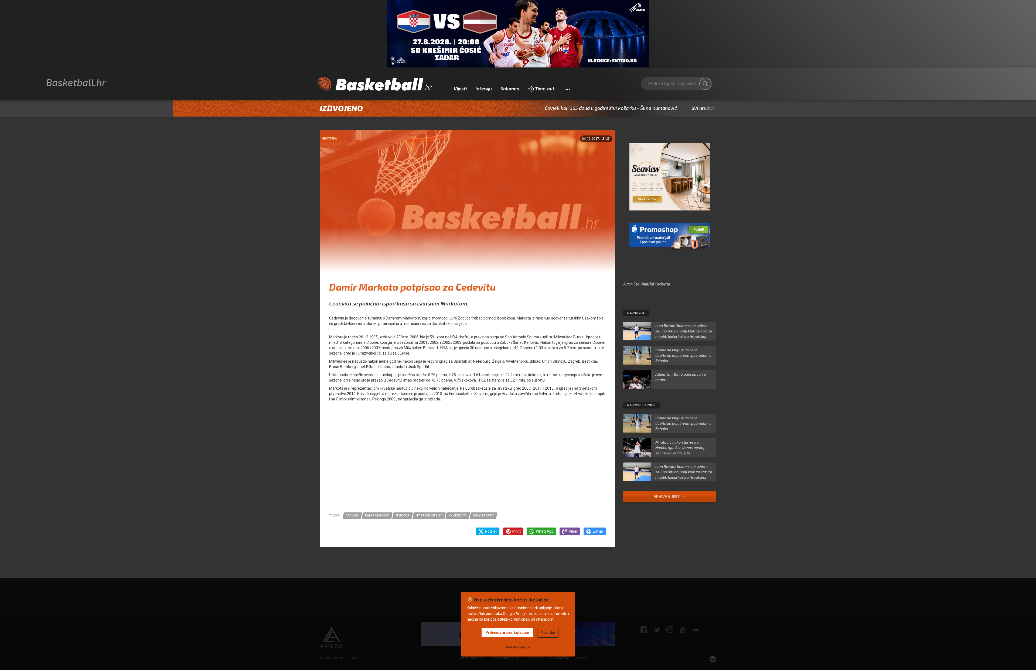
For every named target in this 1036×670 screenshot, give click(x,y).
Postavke (548, 633)
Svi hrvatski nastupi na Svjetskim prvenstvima (705, 108)
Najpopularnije (641, 405)
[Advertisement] (467, 461)
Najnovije (636, 313)
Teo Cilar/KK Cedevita (652, 284)
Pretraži (705, 83)
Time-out (544, 88)
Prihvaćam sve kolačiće (507, 632)
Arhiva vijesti (667, 496)
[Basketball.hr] (374, 85)
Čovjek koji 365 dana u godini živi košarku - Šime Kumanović (573, 108)
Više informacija (518, 647)
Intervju (483, 88)
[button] (567, 89)
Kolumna (509, 88)
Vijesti (460, 88)
